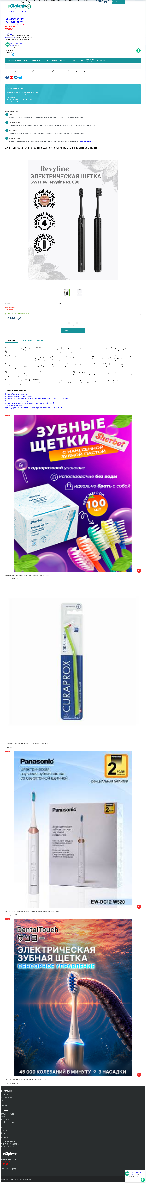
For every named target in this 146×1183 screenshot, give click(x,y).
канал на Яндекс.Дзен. (86, 141)
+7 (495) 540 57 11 (15, 21)
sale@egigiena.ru (10, 37)
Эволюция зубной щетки (14, 405)
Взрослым (5, 1119)
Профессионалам (7, 1122)
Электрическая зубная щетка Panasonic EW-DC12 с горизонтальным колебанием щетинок (32, 911)
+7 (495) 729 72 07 (15, 19)
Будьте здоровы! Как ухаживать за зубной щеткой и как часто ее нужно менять (34, 408)
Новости (4, 1130)
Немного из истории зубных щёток (18, 401)
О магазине (5, 1100)
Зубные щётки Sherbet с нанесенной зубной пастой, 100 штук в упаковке (27, 575)
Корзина (12, 45)
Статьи (3, 1133)
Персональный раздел (9, 1169)
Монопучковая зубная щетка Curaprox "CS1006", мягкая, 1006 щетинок (26, 743)
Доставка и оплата (8, 1097)
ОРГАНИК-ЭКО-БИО (8, 1114)
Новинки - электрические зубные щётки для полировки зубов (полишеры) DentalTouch (37, 398)
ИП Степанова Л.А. (8, 1141)
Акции (3, 1127)
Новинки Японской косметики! (16, 394)
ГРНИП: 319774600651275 (10, 1144)
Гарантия (4, 1103)
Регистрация (18, 43)
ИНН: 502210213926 (8, 1147)
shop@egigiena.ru (10, 34)
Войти (12, 43)
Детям (3, 1117)
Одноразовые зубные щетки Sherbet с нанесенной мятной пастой (29, 403)
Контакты (4, 1105)
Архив (3, 1125)
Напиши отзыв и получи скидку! (17, 313)
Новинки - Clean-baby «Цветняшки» (18, 396)
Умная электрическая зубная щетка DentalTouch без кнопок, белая (25, 1079)
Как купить (5, 1095)
